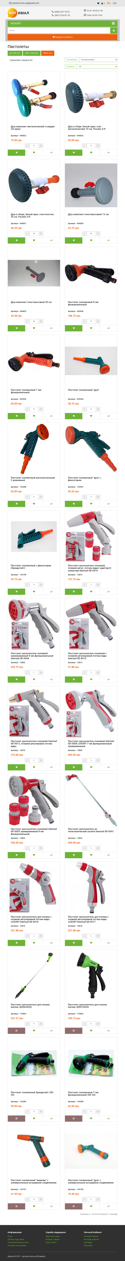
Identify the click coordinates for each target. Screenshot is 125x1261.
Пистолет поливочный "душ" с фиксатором (84, 479)
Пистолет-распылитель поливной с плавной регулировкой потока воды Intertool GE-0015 (87, 656)
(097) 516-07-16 (62, 15)
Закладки (88, 1242)
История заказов (91, 1239)
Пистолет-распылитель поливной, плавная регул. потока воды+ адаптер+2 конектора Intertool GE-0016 (89, 568)
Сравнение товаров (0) (21, 60)
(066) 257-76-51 (62, 12)
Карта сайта (51, 1242)
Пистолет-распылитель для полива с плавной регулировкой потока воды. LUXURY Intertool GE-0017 (88, 919)
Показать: (70, 66)
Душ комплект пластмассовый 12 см (88, 214)
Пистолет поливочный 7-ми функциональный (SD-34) (83, 1093)
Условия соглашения (17, 1245)
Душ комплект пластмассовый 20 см (31, 302)
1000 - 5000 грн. (32, 53)
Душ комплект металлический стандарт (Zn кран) (33, 127)
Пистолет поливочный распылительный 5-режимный (33, 479)
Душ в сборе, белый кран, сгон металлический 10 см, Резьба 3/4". (87, 127)
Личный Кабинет (91, 1236)
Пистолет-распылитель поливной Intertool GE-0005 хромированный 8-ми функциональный (34, 831)
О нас (10, 1236)
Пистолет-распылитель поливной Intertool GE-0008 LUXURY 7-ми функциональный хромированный (91, 744)
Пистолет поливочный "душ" (83, 390)
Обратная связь (53, 1236)
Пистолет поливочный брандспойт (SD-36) (32, 1093)
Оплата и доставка (16, 1239)
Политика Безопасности (18, 1242)
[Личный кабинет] (103, 3)
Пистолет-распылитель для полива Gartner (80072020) (87, 1006)
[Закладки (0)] (98, 3)
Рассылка (88, 1245)
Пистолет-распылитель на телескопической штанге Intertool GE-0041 (91, 830)
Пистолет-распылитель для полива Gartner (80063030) (30, 1006)
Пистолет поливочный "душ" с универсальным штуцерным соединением (91, 1181)
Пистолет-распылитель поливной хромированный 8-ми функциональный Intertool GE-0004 (32, 656)
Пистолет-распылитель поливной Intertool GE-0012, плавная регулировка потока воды (34, 744)
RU (109, 3)
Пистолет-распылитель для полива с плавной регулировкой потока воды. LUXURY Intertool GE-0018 (31, 919)
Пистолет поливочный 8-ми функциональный (83, 303)
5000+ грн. (47, 53)
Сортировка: (71, 60)
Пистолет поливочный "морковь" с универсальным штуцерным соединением (33, 1181)
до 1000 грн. (15, 53)
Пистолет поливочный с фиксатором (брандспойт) (31, 567)
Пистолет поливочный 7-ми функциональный (26, 391)
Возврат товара (53, 1239)
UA (114, 3)
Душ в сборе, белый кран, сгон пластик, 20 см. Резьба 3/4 (32, 215)
